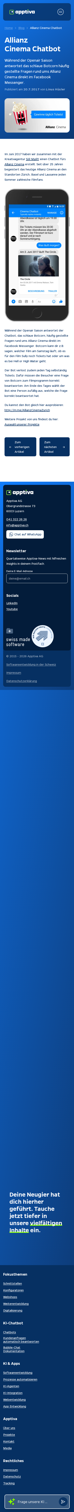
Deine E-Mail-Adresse (19, 571)
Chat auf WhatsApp (27, 534)
